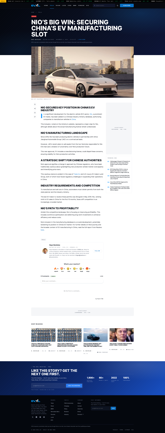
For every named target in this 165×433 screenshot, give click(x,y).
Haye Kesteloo (54, 245)
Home (46, 5)
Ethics (79, 411)
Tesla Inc (77, 174)
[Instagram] (44, 417)
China (74, 119)
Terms (121, 429)
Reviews (66, 411)
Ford (69, 5)
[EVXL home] (35, 5)
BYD (87, 5)
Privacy (115, 429)
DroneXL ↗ (80, 414)
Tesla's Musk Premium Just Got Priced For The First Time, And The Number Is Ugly (92, 345)
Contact (80, 406)
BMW (74, 5)
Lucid (64, 5)
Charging (66, 406)
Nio (91, 114)
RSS (133, 429)
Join (113, 408)
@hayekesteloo (53, 257)
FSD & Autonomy (68, 403)
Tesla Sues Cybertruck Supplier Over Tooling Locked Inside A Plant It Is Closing (67, 345)
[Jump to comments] (35, 117)
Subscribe (126, 5)
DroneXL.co (58, 255)
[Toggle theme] (117, 5)
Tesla (52, 5)
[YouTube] (40, 417)
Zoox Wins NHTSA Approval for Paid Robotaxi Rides (119, 182)
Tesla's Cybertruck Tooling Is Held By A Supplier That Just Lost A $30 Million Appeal (120, 188)
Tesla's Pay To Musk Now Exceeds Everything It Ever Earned (121, 344)
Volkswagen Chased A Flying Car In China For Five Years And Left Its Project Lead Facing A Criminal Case (120, 164)
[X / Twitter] (32, 417)
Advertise (80, 409)
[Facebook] (36, 417)
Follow (97, 250)
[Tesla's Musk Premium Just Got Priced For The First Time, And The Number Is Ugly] (95, 335)
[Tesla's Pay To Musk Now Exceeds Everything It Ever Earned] (122, 335)
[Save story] (35, 104)
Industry (66, 414)
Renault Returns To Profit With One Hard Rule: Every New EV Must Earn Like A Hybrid (120, 177)
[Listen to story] (35, 112)
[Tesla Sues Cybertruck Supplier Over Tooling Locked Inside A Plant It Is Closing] (69, 335)
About (79, 403)
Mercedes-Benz (55, 411)
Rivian (58, 5)
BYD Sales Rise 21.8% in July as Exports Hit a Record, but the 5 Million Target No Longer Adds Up (119, 171)
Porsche (81, 5)
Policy (65, 409)
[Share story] (35, 108)
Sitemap (127, 429)
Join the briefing (74, 385)
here (42, 230)
